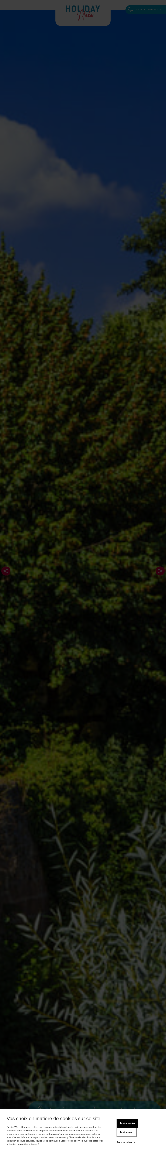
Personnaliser (125, 1142)
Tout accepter (127, 1123)
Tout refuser (126, 1132)
